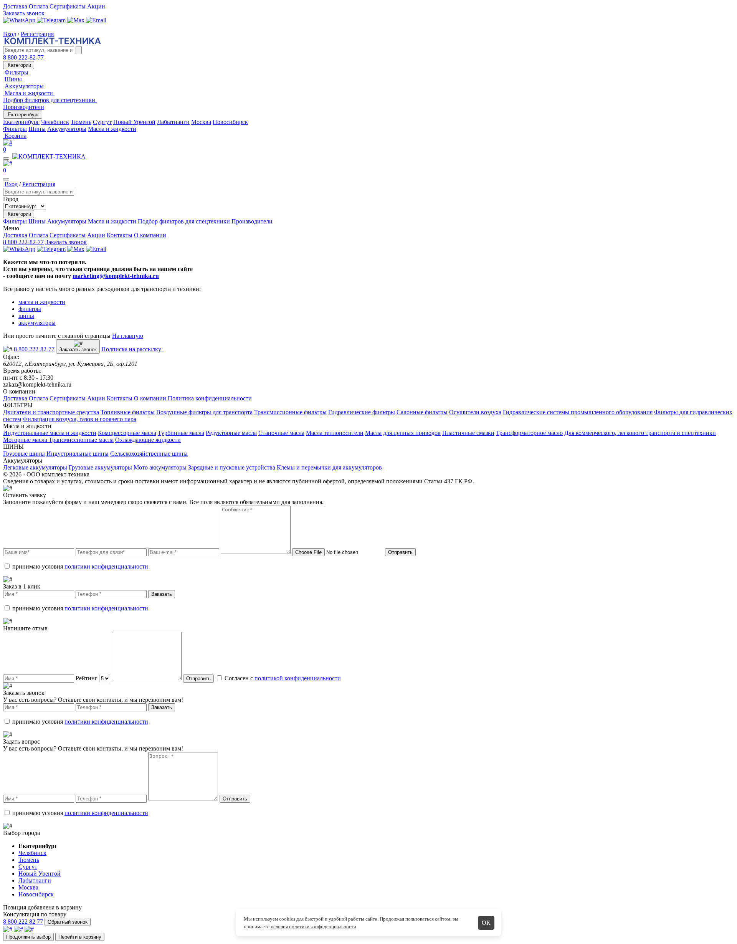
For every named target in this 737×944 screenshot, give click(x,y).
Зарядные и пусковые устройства (231, 467)
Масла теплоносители (335, 433)
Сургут (102, 122)
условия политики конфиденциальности (313, 926)
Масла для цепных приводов (403, 433)
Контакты (119, 235)
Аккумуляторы (66, 129)
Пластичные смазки (468, 433)
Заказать (161, 594)
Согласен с (282, 678)
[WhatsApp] (20, 20)
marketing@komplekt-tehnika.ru (116, 276)
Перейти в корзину (79, 937)
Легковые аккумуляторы (35, 467)
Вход (9, 34)
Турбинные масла (181, 433)
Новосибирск (230, 122)
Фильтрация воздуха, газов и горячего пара (79, 419)
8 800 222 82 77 (23, 921)
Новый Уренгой (134, 122)
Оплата (38, 6)
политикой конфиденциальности (297, 678)
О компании (150, 235)
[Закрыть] (6, 179)
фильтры (29, 309)
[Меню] (6, 158)
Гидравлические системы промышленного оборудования (578, 412)
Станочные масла (281, 433)
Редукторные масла (231, 433)
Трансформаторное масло (529, 433)
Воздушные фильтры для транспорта (204, 412)
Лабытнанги (173, 122)
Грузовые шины (24, 453)
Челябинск (55, 122)
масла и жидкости (41, 302)
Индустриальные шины (77, 453)
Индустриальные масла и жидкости (49, 433)
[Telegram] (52, 20)
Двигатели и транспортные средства (51, 412)
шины (26, 315)
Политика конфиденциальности (210, 398)
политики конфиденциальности (106, 566)
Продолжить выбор (28, 937)
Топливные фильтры (128, 412)
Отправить (400, 552)
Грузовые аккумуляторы (100, 467)
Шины (37, 129)
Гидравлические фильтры (361, 412)
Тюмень (81, 122)
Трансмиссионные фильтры (290, 412)
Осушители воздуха (475, 412)
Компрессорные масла (127, 433)
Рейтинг (86, 678)
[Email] (96, 20)
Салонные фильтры (422, 412)
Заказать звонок (24, 13)
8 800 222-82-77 (23, 57)
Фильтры (15, 129)
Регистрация (37, 34)
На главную (127, 335)
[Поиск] (79, 50)
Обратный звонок (68, 922)
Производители (23, 107)
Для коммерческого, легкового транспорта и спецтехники (640, 433)
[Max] (76, 20)
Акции (96, 6)
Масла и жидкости (112, 129)
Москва (201, 122)
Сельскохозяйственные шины (149, 453)
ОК (486, 922)
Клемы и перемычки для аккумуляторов (329, 467)
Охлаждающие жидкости (148, 439)
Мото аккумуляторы (160, 467)
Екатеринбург (22, 114)
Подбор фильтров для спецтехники (184, 221)
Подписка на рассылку (132, 349)
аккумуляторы (37, 322)
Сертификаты (68, 6)
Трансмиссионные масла (81, 439)
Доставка (15, 6)
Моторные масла (26, 439)
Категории (18, 65)
